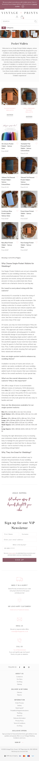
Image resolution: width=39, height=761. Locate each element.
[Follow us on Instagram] (29, 667)
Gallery (19, 705)
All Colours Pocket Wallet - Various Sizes (7, 146)
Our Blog (19, 682)
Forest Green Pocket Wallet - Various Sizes (27, 213)
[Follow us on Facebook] (20, 667)
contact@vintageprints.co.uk (19, 631)
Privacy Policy (19, 721)
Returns (19, 695)
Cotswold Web (24, 751)
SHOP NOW (10, 115)
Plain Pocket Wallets (10, 109)
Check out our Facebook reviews (19, 610)
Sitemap (19, 684)
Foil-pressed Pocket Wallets (29, 110)
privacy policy (12, 553)
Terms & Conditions (19, 723)
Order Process (19, 703)
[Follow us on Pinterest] (24, 667)
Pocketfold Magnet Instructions (19, 711)
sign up (18, 742)
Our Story (19, 679)
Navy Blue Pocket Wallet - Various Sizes (7, 245)
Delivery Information (20, 718)
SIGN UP (19, 560)
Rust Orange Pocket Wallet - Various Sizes (27, 245)
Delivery (19, 692)
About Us (19, 716)
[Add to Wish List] (17, 144)
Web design (14, 751)
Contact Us (19, 677)
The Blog (19, 713)
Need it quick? (20, 708)
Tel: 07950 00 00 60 (19, 650)
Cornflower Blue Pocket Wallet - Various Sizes (7, 213)
